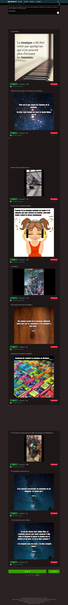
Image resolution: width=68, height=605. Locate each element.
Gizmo (21, 135)
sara (21, 402)
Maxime (21, 564)
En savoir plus (12, 11)
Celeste (21, 86)
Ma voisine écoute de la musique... (22, 304)
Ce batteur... (15, 266)
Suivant (27, 571)
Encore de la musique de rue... (20, 167)
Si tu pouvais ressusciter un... (20, 471)
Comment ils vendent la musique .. (22, 353)
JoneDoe (22, 349)
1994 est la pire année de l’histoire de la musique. (26, 91)
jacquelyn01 (22, 262)
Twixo (21, 515)
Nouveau (32, 1)
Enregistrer (54, 84)
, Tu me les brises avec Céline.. (21, 520)
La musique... (15, 31)
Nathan (21, 201)
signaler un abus (54, 86)
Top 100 (26, 1)
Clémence (22, 300)
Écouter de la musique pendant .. (21, 206)
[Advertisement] (34, 22)
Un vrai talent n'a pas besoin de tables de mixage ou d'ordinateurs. (32, 433)
